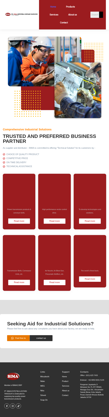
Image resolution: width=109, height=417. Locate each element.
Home (53, 6)
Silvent (43, 395)
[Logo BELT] (20, 14)
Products (70, 6)
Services (54, 14)
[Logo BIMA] (13, 376)
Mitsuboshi (44, 377)
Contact (64, 22)
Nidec (42, 381)
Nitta (42, 391)
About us (72, 14)
